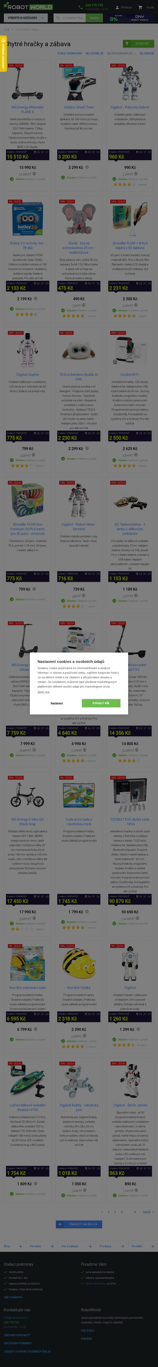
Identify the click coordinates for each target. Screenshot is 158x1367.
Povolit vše (101, 703)
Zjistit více (44, 692)
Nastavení (57, 703)
